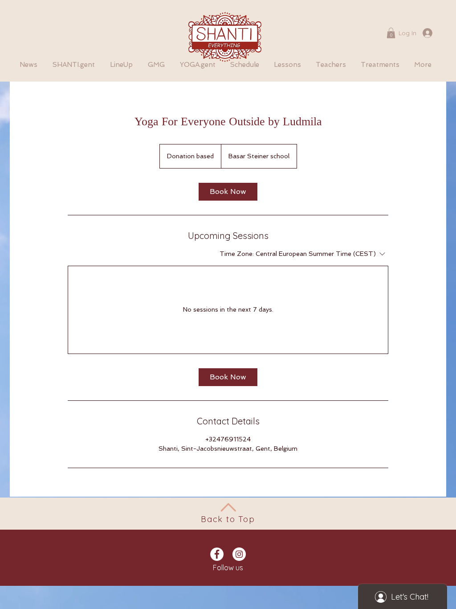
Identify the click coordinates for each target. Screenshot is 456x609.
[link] (228, 192)
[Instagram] (239, 554)
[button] (391, 33)
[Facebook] (217, 554)
